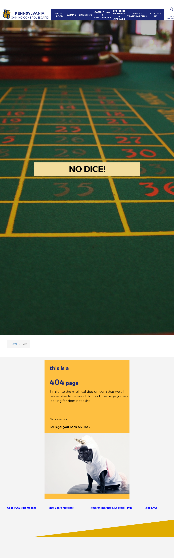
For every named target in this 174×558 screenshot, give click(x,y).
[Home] (7, 14)
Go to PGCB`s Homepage (21, 507)
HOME (14, 344)
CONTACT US (156, 15)
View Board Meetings (61, 507)
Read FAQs (150, 507)
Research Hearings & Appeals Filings (111, 507)
